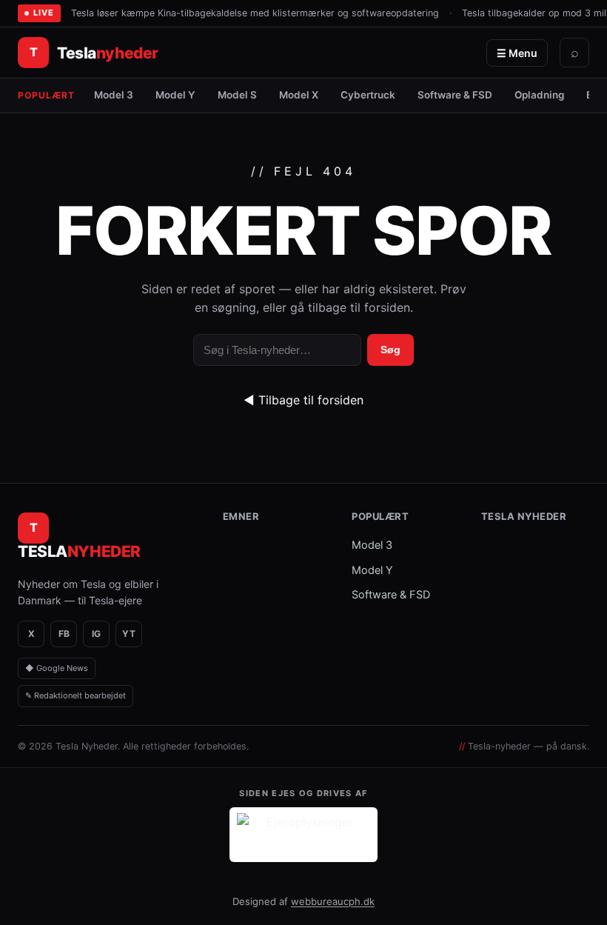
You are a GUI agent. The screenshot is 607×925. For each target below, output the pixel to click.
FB (64, 633)
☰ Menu (517, 53)
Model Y (175, 95)
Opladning (539, 95)
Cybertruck (368, 95)
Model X (298, 95)
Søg (390, 349)
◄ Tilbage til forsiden (303, 400)
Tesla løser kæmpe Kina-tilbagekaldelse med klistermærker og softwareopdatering (255, 13)
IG (96, 633)
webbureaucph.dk (333, 901)
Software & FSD (454, 95)
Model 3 (113, 95)
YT (128, 633)
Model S (237, 95)
